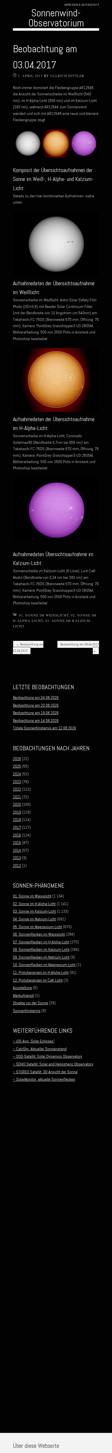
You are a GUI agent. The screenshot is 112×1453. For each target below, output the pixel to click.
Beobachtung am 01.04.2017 (28, 647)
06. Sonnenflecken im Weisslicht (39, 934)
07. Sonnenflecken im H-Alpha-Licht (41, 942)
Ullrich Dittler (67, 75)
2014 (17, 850)
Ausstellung (22, 987)
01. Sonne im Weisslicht (44, 615)
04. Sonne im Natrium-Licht (34, 919)
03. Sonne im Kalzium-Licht (34, 911)
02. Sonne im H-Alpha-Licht (34, 903)
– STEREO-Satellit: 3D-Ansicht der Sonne (45, 1071)
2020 (17, 804)
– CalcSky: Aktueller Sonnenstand (40, 1048)
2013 (17, 857)
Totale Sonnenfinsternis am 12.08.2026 (44, 728)
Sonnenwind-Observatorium (56, 18)
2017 (17, 827)
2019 (17, 812)
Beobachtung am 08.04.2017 (79, 647)
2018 (17, 819)
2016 (17, 835)
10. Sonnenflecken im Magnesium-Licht (44, 964)
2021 (17, 796)
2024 (17, 773)
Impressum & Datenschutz (81, 5)
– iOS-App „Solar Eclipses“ (34, 1041)
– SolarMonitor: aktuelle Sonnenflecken (44, 1079)
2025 (17, 766)
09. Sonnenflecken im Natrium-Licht (41, 957)
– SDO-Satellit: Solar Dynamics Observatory (47, 1056)
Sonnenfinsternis (26, 1010)
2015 (17, 842)
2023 (17, 781)
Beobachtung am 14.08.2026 (36, 720)
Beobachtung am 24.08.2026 (36, 697)
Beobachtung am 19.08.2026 (36, 712)
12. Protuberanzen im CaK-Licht (38, 980)
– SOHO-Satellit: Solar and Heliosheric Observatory (53, 1064)
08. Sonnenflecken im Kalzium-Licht (41, 949)
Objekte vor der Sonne (30, 1002)
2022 (17, 789)
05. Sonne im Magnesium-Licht (37, 926)
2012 (17, 865)
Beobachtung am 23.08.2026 (36, 705)
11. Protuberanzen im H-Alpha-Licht (41, 972)
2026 (17, 758)
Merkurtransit (23, 995)
